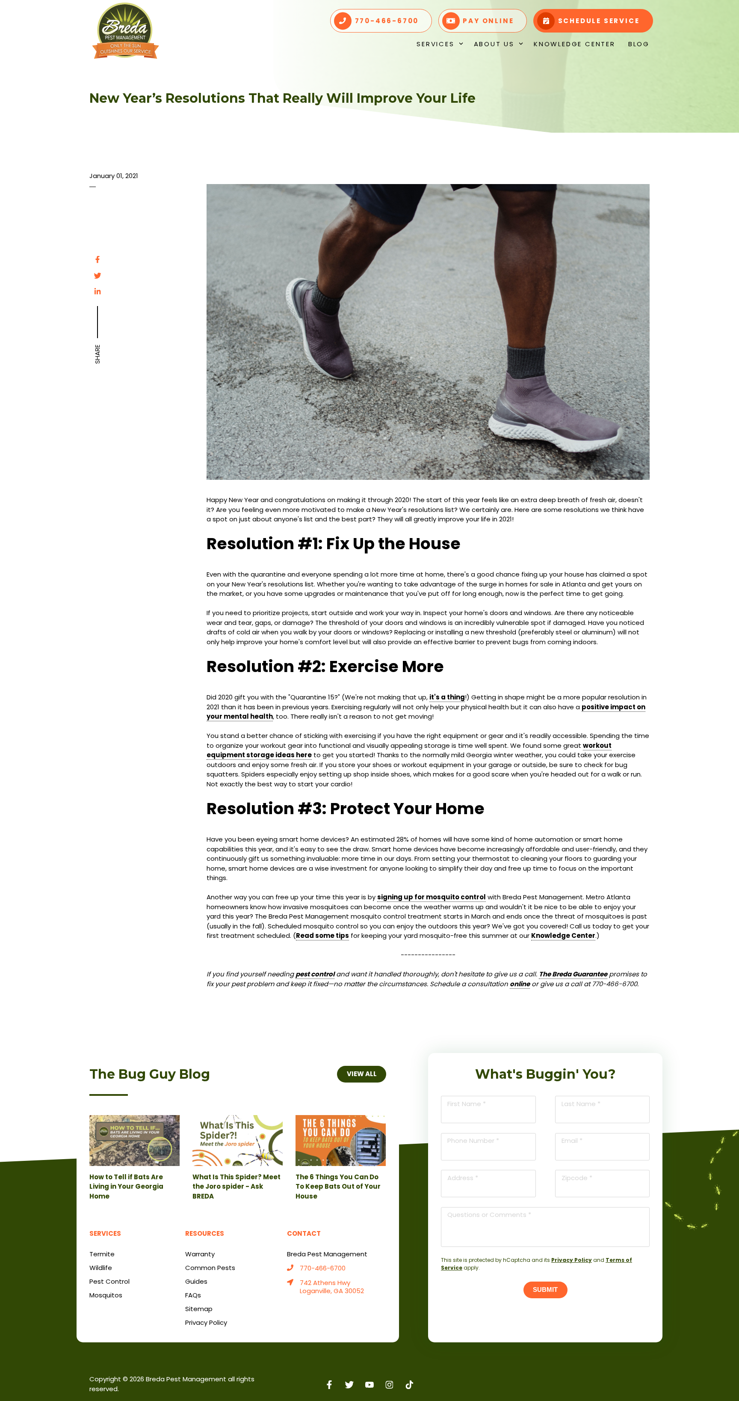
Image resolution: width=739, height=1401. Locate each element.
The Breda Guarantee (573, 974)
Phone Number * (473, 1140)
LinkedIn (97, 291)
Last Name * (581, 1103)
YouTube (370, 1384)
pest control (315, 974)
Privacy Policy (571, 1260)
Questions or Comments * (489, 1214)
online (520, 983)
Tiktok (409, 1384)
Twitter (97, 276)
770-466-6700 (323, 1268)
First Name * (466, 1103)
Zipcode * (577, 1177)
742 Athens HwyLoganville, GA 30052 (332, 1287)
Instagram (389, 1384)
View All (361, 1073)
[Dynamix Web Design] (629, 1379)
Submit (545, 1289)
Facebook (97, 259)
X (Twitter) (350, 1384)
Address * (462, 1177)
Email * (572, 1140)
